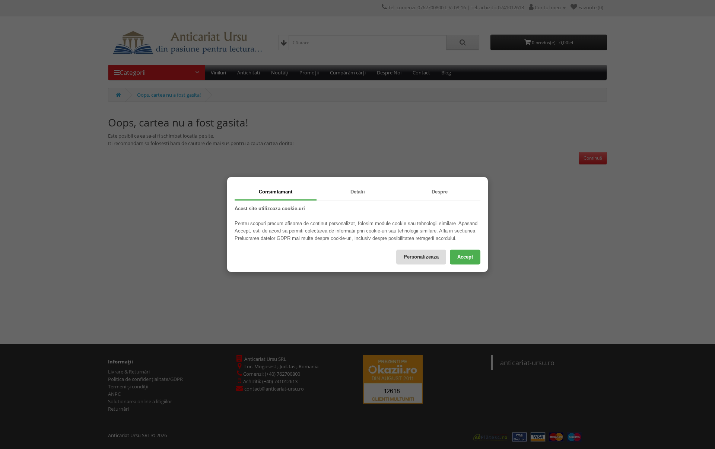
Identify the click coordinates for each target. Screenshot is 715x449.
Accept (465, 257)
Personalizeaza (421, 257)
